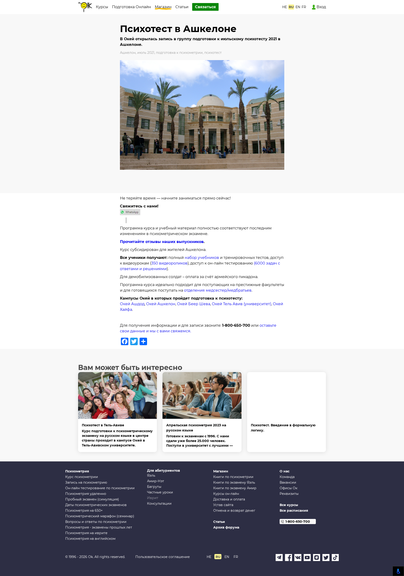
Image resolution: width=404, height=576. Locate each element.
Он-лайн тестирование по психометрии (100, 488)
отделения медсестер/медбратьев (218, 290)
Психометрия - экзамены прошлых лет (98, 527)
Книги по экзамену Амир (234, 488)
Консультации (159, 503)
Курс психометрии (81, 477)
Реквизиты (289, 494)
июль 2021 (145, 53)
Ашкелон (128, 53)
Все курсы (289, 505)
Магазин (163, 7)
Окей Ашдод (132, 304)
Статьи (181, 7)
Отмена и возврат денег (234, 510)
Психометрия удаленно (85, 494)
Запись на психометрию (86, 482)
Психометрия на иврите (86, 533)
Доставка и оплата (229, 499)
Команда (287, 477)
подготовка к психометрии (179, 53)
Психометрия (77, 471)
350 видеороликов (169, 263)
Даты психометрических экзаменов (96, 505)
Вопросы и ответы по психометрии (95, 522)
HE (284, 7)
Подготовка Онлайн (131, 7)
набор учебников (202, 257)
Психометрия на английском (90, 538)
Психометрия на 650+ (84, 510)
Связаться (205, 7)
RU (291, 7)
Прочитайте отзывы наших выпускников (162, 241)
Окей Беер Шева (193, 304)
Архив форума (226, 527)
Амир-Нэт (155, 481)
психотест (213, 53)
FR (304, 7)
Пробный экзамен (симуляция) (92, 499)
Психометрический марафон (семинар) (99, 516)
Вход (321, 7)
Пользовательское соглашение (162, 557)
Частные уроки (160, 492)
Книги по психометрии (233, 477)
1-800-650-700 (297, 521)
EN (298, 7)
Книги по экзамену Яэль (234, 482)
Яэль (151, 475)
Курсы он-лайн (226, 494)
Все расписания (294, 510)
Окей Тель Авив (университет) (241, 304)
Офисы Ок (288, 488)
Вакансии (288, 482)
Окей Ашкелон (160, 304)
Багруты (154, 487)
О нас (284, 471)
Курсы (102, 7)
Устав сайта (223, 505)
